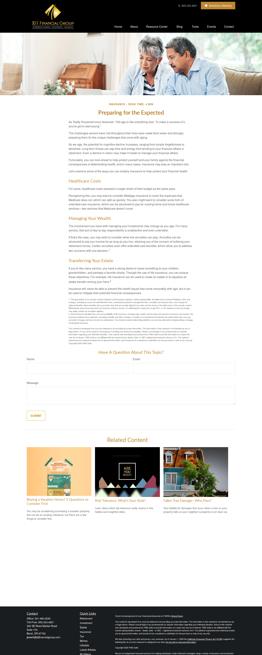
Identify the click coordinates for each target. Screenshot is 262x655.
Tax (82, 636)
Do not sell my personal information (181, 642)
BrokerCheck (177, 615)
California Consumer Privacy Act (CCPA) (205, 639)
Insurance (85, 632)
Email (136, 359)
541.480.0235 (42, 618)
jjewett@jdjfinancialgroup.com (43, 637)
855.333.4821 (189, 5)
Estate (83, 627)
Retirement (86, 618)
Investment (86, 623)
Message (32, 383)
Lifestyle (84, 645)
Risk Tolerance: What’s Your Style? (120, 500)
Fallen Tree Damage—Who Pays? (187, 500)
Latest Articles (88, 649)
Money (84, 640)
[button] (118, 26)
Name (30, 359)
